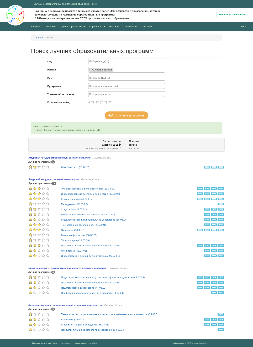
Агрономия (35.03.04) (73, 319)
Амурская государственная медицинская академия (59, 157)
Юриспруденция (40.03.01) (76, 199)
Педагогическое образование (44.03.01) (83, 287)
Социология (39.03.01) (74, 209)
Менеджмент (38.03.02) (74, 204)
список (133, 144)
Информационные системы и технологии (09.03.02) (90, 193)
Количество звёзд (58, 102)
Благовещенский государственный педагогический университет (68, 268)
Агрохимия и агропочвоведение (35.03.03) (85, 324)
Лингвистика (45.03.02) (74, 250)
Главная (35, 26)
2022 (207, 167)
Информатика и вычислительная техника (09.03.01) (90, 255)
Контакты (146, 26)
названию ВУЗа (110, 144)
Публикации (130, 26)
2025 (221, 188)
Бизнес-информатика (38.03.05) (79, 235)
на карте (134, 148)
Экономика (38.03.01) (73, 230)
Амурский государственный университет (53, 179)
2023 (214, 167)
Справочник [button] (96, 26)
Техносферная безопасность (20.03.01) (83, 224)
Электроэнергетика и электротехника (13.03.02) (88, 188)
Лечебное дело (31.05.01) (75, 167)
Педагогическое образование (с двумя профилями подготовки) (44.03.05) (103, 277)
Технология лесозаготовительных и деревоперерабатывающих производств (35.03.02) (110, 314)
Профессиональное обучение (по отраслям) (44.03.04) (92, 293)
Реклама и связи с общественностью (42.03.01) (88, 214)
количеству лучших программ (102, 148)
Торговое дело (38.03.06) (75, 240)
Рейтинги (114, 26)
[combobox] (126, 61)
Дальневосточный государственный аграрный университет (65, 305)
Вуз (49, 78)
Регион (51, 69)
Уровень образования (60, 94)
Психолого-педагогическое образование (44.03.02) (90, 245)
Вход (243, 26)
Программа (54, 86)
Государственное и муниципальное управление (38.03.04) (94, 219)
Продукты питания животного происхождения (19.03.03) (93, 329)
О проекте (51, 26)
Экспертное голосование (232, 14)
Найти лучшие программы (126, 115)
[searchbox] (126, 61)
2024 (221, 167)
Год (49, 61)
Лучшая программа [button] (72, 26)
